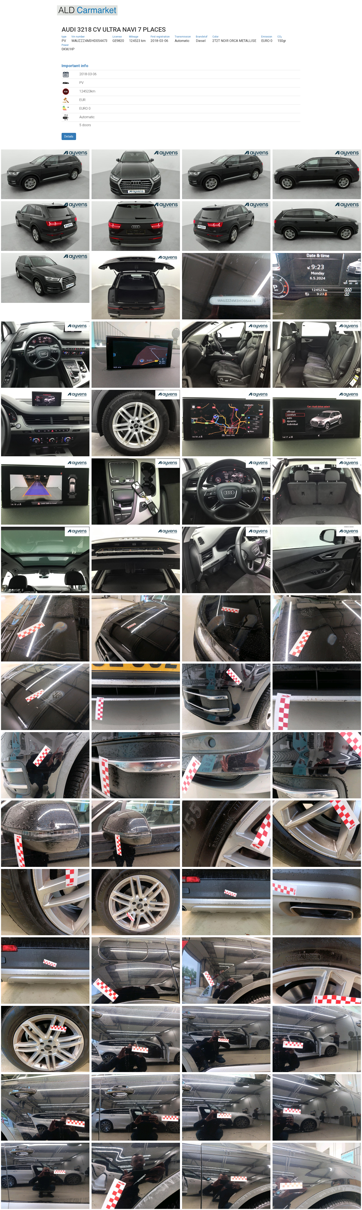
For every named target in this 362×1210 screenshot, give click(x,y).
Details (68, 136)
